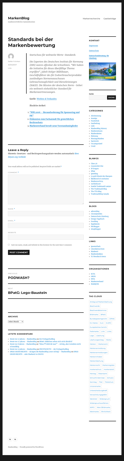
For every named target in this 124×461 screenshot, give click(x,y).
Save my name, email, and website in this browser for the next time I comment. (41, 245)
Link (10, 68)
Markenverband (97, 281)
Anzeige (94, 118)
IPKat (93, 171)
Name (11, 209)
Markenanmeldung (97, 348)
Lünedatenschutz (97, 249)
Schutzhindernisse (97, 378)
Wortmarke (94, 412)
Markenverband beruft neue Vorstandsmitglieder (54, 126)
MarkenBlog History (99, 128)
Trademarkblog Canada (100, 194)
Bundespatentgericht (98, 319)
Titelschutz (109, 382)
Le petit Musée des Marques (101, 176)
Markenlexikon (97, 254)
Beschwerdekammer (98, 310)
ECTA (93, 274)
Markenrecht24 (97, 181)
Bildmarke (94, 314)
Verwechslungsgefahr (98, 395)
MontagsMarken (97, 139)
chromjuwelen (96, 214)
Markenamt (103, 344)
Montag (93, 374)
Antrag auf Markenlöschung (101, 302)
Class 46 (94, 164)
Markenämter (96, 134)
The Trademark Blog (99, 189)
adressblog (95, 211)
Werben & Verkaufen (47, 99)
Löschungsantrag (97, 340)
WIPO (92, 407)
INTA (93, 279)
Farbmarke (94, 331)
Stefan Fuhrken (14, 61)
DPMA (111, 319)
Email (11, 221)
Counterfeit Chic (97, 166)
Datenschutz (94, 51)
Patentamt (102, 374)
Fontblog (94, 221)
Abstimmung (96, 116)
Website (12, 232)
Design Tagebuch (97, 219)
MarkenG (94, 251)
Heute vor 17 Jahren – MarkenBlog (23, 342)
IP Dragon (95, 169)
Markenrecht (95, 365)
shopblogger (96, 229)
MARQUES (95, 284)
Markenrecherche (91, 18)
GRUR (93, 276)
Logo (92, 336)
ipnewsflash (96, 246)
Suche (91, 94)
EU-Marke (94, 323)
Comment (13, 172)
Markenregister (108, 365)
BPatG (103, 314)
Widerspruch (105, 399)
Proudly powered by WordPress (32, 447)
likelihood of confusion (100, 179)
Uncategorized (96, 144)
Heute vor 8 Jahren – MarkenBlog (23, 344)
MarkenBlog (18, 18)
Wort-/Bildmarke (103, 407)
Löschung (100, 336)
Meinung (94, 136)
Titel (100, 382)
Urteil (93, 146)
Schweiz (110, 378)
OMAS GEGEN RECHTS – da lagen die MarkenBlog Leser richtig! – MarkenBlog (40, 352)
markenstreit (109, 369)
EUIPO (108, 323)
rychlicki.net (96, 184)
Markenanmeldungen (99, 352)
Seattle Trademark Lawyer (101, 186)
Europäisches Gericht (98, 327)
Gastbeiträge (110, 18)
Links (109, 331)
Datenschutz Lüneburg (100, 216)
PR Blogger (95, 226)
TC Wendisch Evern (98, 257)
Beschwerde (95, 306)
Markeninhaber (96, 357)
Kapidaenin (95, 224)
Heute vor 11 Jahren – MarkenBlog (23, 339)
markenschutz (95, 369)
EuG (102, 323)
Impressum (93, 46)
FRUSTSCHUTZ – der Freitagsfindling (54, 349)
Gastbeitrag (95, 123)
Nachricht (95, 141)
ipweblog (94, 174)
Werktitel (93, 399)
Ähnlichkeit (105, 412)
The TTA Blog (96, 191)
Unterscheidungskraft (98, 390)
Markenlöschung (96, 361)
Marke (108, 340)
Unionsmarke (95, 386)
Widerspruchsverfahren (99, 403)
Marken (93, 344)
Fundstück (95, 121)
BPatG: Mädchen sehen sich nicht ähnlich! (55, 342)
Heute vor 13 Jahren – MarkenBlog (23, 349)
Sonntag (93, 382)
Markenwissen (96, 131)
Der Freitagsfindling (47, 339)
